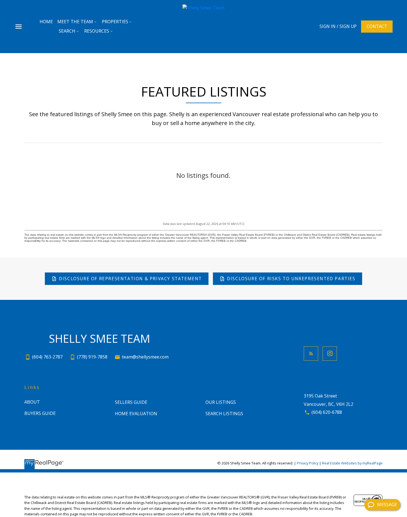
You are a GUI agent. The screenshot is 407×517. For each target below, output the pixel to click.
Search (67, 31)
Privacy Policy (307, 463)
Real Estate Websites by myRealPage (352, 463)
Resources (96, 31)
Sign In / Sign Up (338, 26)
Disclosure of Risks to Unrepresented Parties (291, 278)
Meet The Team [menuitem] (75, 22)
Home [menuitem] (46, 22)
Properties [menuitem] (115, 22)
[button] (338, 26)
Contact (377, 26)
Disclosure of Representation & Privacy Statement (130, 278)
